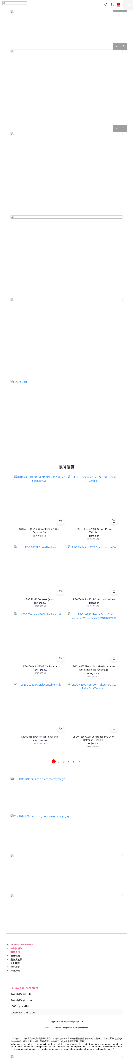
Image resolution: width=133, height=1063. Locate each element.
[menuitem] (54, 761)
